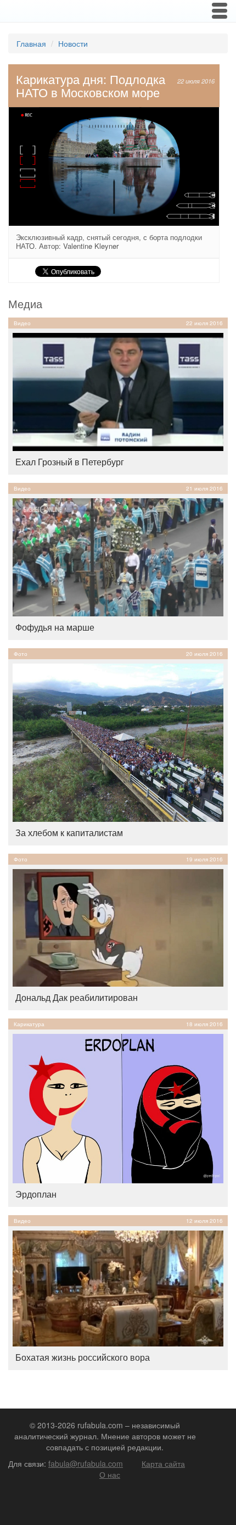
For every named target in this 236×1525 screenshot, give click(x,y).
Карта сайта (163, 1463)
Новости (73, 43)
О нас (109, 1474)
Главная (31, 43)
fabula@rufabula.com (85, 1463)
